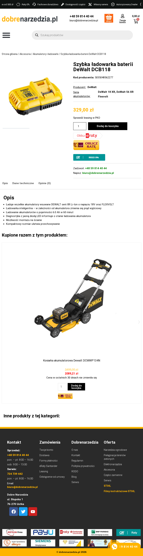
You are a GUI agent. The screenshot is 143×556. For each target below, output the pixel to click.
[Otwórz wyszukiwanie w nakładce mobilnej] (82, 35)
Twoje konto (122, 21)
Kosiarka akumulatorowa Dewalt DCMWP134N (71, 360)
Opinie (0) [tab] (44, 183)
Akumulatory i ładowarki (45, 54)
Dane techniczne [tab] (23, 183)
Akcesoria (25, 54)
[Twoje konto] (123, 16)
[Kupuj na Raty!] (107, 157)
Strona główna (9, 54)
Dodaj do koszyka (108, 126)
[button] (6, 35)
